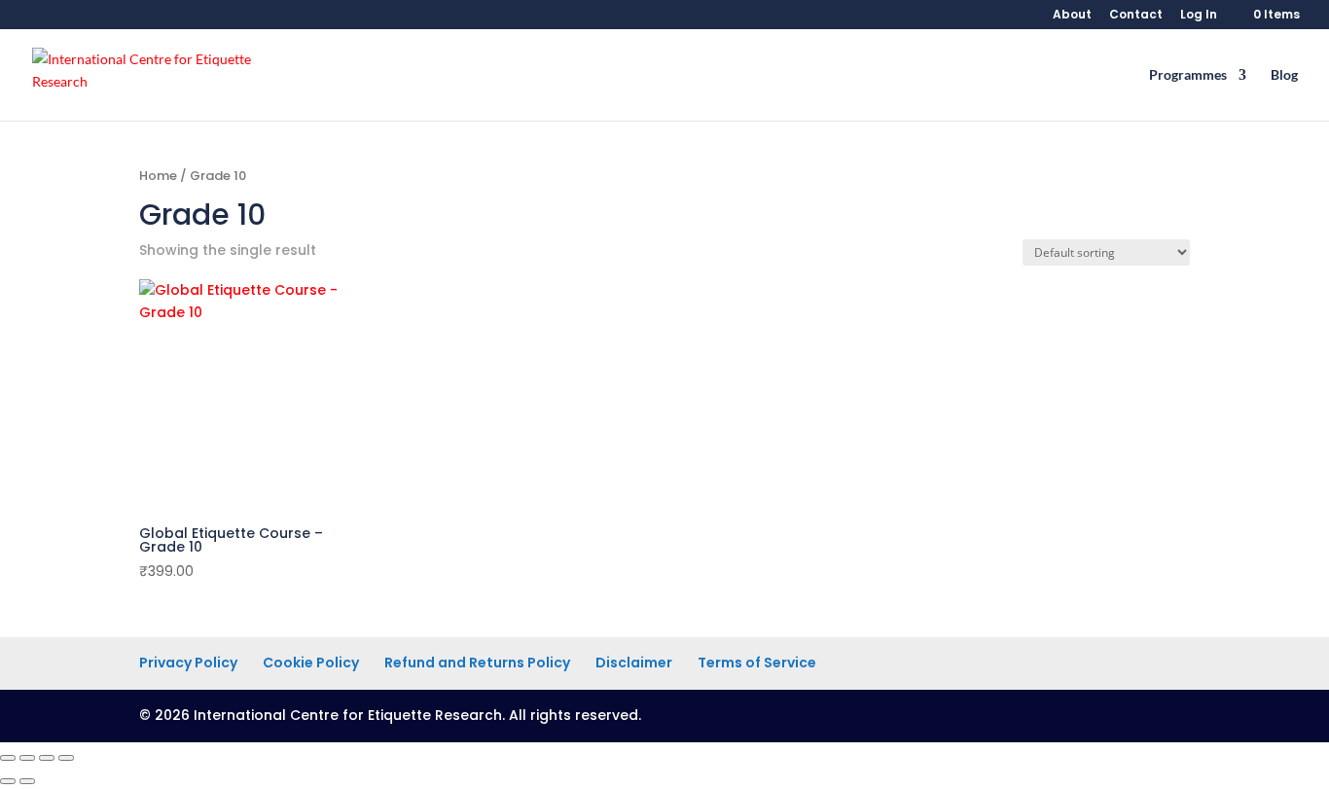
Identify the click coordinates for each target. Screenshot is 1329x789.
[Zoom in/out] (8, 758)
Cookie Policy (311, 662)
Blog (1284, 75)
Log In (1198, 15)
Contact (1136, 15)
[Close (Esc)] (66, 758)
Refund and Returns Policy (477, 662)
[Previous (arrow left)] (8, 781)
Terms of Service (757, 662)
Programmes (1188, 75)
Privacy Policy (188, 662)
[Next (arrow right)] (27, 781)
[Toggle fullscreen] (27, 758)
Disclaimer (633, 662)
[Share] (46, 758)
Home (158, 175)
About (1072, 15)
